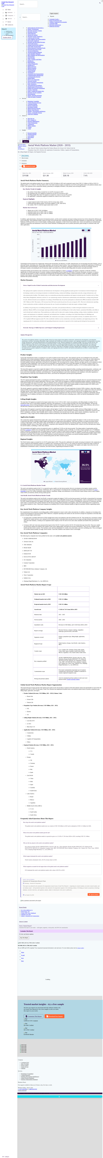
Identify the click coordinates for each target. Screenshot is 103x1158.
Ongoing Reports (32, 134)
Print (22, 961)
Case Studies (31, 136)
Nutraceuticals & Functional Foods (36, 48)
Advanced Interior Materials (35, 52)
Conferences (31, 124)
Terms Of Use (24, 1067)
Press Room (31, 137)
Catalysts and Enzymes (33, 38)
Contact (30, 127)
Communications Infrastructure (35, 75)
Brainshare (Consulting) (27, 1073)
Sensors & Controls (32, 35)
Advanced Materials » (33, 51)
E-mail (23, 955)
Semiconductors (32, 33)
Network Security (32, 81)
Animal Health (31, 71)
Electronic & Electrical (55, 25)
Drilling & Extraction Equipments (36, 88)
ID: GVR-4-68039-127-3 (27, 910)
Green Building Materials (34, 53)
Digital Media (31, 78)
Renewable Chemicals (33, 40)
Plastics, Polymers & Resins (35, 95)
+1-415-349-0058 (22, 1089)
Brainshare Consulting (33, 101)
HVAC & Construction (33, 79)
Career (29, 128)
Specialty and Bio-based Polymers (36, 42)
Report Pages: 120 (25, 911)
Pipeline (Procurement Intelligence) (30, 1076)
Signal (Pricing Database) (27, 1078)
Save (22, 958)
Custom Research (25, 1075)
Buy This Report (24, 937)
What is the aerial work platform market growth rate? (36, 832)
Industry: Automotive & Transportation (30, 916)
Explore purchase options (73, 679)
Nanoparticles (31, 56)
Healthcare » (31, 61)
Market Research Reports (34, 108)
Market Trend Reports (33, 110)
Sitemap (23, 1068)
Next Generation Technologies (35, 82)
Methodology (24, 163)
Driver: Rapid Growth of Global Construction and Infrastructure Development (44, 285)
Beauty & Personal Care (55, 20)
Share (22, 952)
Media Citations (32, 125)
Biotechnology (31, 62)
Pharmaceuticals (32, 69)
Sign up (26, 141)
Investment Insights (32, 107)
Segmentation (24, 160)
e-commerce (69, 270)
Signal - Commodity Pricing (35, 112)
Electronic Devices (32, 32)
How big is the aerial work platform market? (34, 822)
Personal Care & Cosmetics (35, 92)
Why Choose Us (32, 120)
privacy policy (80, 948)
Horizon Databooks (33, 105)
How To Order (25, 1064)
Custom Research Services (34, 102)
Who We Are (31, 118)
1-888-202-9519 (33, 1089)
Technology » (31, 72)
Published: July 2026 (26, 914)
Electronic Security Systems (35, 30)
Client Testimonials (32, 123)
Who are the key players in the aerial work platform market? (38, 843)
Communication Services (34, 76)
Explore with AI (7, 37)
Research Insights (32, 133)
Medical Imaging (32, 68)
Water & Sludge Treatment (34, 97)
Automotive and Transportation (35, 74)
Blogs (29, 138)
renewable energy (25, 405)
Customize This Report (35, 1016)
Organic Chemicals (32, 89)
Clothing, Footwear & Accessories (58, 22)
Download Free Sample (30, 166)
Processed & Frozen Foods (34, 49)
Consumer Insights (32, 104)
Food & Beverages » (33, 43)
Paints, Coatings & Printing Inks (36, 91)
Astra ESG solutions (33, 114)
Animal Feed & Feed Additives (35, 45)
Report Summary (25, 155)
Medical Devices (32, 66)
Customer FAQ (25, 1062)
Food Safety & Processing (34, 46)
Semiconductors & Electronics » (36, 27)
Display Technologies (33, 29)
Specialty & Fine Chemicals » (35, 36)
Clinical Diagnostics (33, 64)
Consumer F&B (53, 23)
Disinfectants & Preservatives (35, 87)
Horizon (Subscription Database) (29, 1079)
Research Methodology (33, 121)
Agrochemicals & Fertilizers (35, 85)
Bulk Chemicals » (32, 84)
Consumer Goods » (54, 19)
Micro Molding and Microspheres (36, 55)
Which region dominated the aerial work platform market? (38, 856)
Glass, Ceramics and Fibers (34, 59)
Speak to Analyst (94, 894)
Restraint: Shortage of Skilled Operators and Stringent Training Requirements (44, 327)
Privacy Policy (25, 1065)
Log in (25, 140)
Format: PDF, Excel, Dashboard (28, 913)
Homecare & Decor (54, 26)
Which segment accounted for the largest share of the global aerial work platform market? (45, 866)
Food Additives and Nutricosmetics (36, 39)
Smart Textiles (31, 58)
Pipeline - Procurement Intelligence (36, 111)
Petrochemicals (31, 94)
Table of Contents (25, 158)
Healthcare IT (31, 65)
